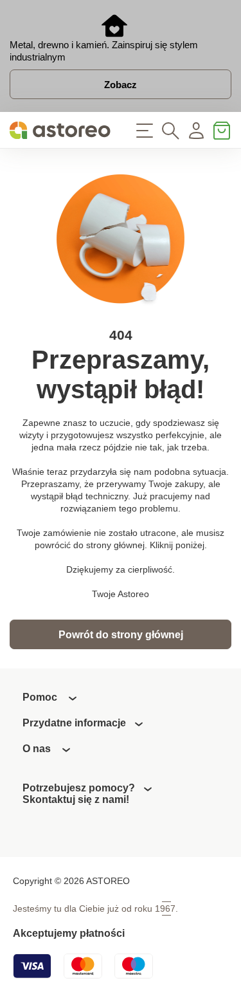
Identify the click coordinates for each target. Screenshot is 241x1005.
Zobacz (120, 84)
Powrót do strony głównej (120, 634)
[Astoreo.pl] (60, 130)
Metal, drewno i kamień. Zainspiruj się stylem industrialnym (104, 50)
